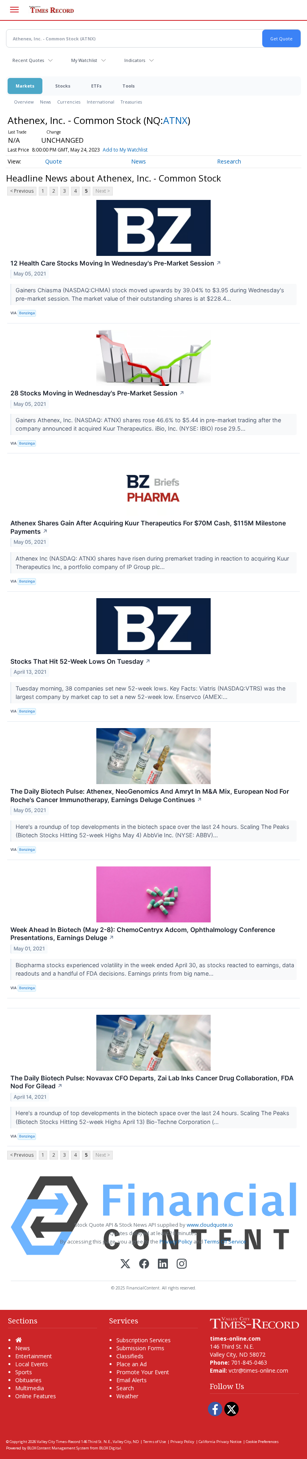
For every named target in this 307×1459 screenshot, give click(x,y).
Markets (25, 86)
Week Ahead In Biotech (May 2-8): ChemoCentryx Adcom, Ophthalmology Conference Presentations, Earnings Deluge (142, 934)
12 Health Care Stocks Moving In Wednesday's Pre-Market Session (115, 263)
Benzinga (27, 313)
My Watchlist (84, 60)
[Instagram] (181, 1264)
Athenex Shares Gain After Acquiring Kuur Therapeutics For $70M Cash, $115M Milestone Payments (148, 527)
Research (229, 161)
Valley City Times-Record (58, 1441)
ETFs (96, 86)
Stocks (62, 86)
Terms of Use (154, 1441)
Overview (24, 102)
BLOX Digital (110, 1448)
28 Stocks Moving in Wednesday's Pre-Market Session (97, 393)
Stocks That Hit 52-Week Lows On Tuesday (80, 661)
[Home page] (254, 1322)
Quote (53, 161)
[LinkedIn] (163, 1264)
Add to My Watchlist (125, 149)
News (45, 102)
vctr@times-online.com (258, 1370)
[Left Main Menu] (14, 9)
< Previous (22, 191)
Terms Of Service (225, 1241)
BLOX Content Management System (58, 1448)
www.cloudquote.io (210, 1224)
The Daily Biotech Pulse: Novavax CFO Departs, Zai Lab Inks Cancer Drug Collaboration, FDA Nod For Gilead (152, 1082)
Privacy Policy (175, 1241)
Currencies (68, 102)
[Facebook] (144, 1264)
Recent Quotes (28, 60)
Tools (128, 86)
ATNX (175, 120)
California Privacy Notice (220, 1441)
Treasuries (131, 102)
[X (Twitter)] (125, 1264)
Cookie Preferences (262, 1441)
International (100, 102)
